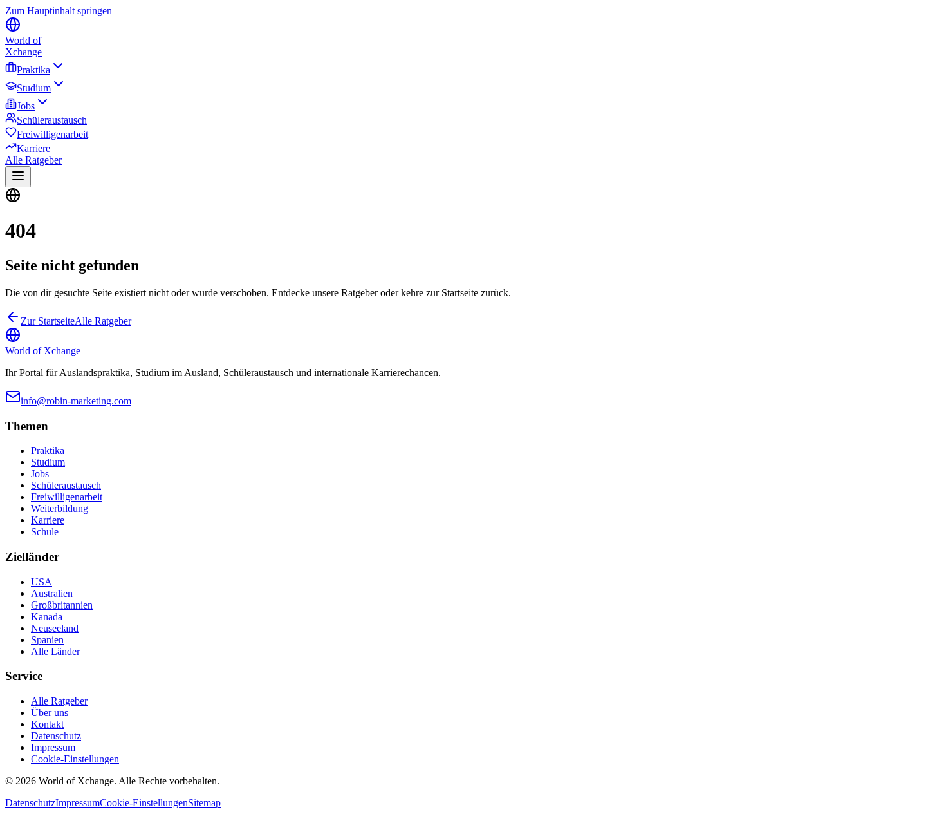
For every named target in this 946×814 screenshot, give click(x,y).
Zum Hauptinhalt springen (58, 10)
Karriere (33, 148)
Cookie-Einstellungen (75, 758)
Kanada (46, 616)
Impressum (53, 747)
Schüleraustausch (52, 120)
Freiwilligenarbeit (52, 134)
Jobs (26, 105)
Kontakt (47, 724)
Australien (52, 593)
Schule (45, 531)
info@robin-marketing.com (76, 400)
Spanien (47, 639)
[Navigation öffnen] (18, 176)
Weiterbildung (59, 508)
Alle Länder (55, 651)
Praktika (33, 69)
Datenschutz (56, 735)
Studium (34, 87)
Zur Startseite (48, 321)
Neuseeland (55, 628)
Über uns (49, 712)
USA (41, 581)
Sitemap (204, 802)
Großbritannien (62, 605)
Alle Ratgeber (33, 160)
